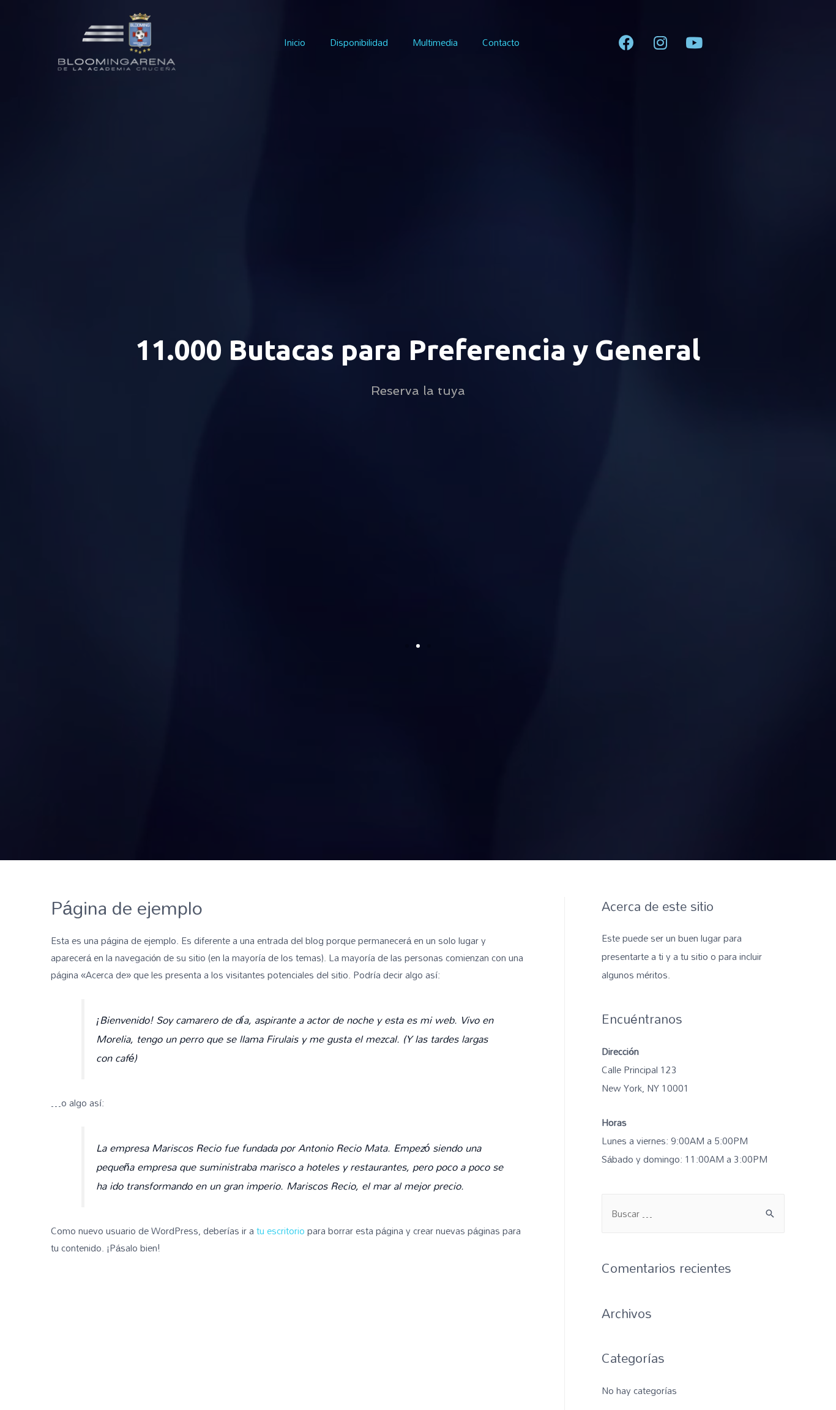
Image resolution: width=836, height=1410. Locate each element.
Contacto (501, 42)
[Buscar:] (693, 1213)
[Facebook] (626, 42)
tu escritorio (280, 1230)
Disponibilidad (359, 42)
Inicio (294, 42)
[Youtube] (694, 42)
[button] (407, 646)
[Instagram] (660, 42)
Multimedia (435, 42)
